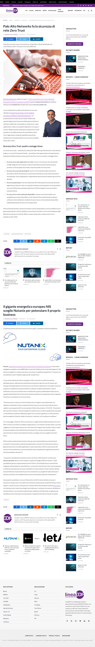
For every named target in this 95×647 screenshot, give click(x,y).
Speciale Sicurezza (8, 608)
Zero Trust (28, 234)
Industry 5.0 (35, 2)
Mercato (38, 10)
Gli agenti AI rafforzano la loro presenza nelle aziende (84, 266)
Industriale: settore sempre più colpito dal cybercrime (28, 5)
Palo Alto (6, 234)
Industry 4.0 (6, 611)
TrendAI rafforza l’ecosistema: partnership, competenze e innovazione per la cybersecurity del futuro (78, 85)
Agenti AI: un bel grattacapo (82, 285)
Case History (60, 10)
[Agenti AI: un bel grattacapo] (71, 287)
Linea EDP (20, 2)
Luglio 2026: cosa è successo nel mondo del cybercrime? (53, 281)
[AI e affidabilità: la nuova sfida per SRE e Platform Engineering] (71, 256)
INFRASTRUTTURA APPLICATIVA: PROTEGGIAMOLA (83, 58)
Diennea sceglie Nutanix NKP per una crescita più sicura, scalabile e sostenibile (12, 548)
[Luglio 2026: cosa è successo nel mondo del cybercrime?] (52, 273)
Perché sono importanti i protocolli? (76, 132)
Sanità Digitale (43, 2)
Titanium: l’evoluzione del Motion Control (78, 152)
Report (70, 10)
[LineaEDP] (12, 10)
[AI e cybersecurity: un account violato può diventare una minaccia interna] (12, 273)
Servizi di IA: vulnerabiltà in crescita (84, 238)
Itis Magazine (28, 2)
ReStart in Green (52, 2)
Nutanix (6, 499)
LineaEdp (5, 601)
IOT (84, 10)
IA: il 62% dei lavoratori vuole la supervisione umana (84, 276)
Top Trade (13, 2)
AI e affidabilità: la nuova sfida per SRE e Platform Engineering (84, 255)
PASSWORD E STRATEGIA (81, 67)
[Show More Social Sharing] (45, 39)
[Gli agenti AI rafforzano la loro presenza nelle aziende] (71, 266)
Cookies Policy (41, 635)
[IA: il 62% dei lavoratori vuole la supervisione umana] (71, 277)
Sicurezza (78, 10)
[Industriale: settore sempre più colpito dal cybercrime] (32, 273)
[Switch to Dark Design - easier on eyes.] (88, 10)
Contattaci (71, 2)
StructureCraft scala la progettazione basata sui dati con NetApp (52, 547)
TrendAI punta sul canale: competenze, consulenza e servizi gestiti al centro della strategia (78, 109)
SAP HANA (56, 485)
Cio (26, 10)
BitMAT (1, 2)
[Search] (91, 10)
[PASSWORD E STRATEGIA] (71, 69)
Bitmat (5, 591)
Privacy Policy (54, 635)
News (45, 10)
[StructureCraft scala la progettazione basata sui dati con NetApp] (52, 538)
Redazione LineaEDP (11, 34)
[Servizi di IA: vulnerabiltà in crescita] (71, 239)
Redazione (6, 618)
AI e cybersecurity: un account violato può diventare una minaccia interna (11, 282)
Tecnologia (52, 10)
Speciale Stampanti (62, 2)
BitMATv (7, 2)
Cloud (31, 10)
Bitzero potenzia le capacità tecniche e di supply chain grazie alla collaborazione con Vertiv (32, 548)
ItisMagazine (6, 605)
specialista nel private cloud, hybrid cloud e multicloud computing (29, 366)
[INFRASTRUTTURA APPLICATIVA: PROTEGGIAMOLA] (71, 58)
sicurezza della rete (17, 234)
